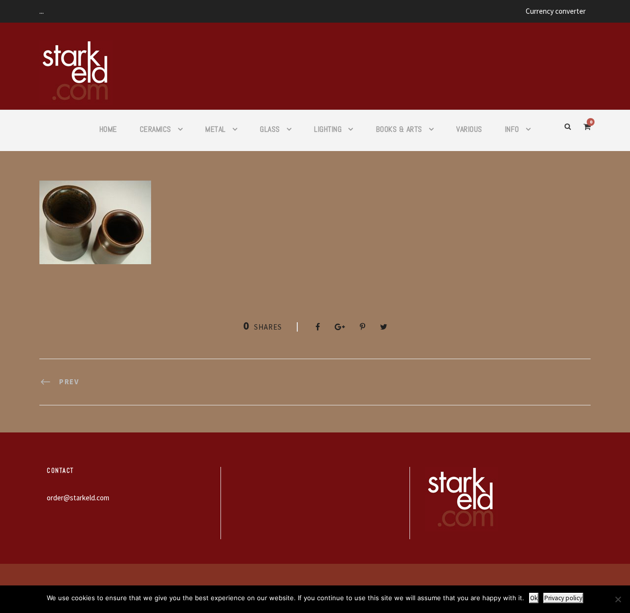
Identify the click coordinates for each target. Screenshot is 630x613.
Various (469, 129)
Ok (533, 598)
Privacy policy (563, 598)
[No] (618, 599)
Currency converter (556, 11)
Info (512, 129)
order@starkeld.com (78, 497)
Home (108, 129)
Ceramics (155, 129)
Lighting (328, 129)
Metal (215, 129)
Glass (270, 129)
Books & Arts (399, 129)
